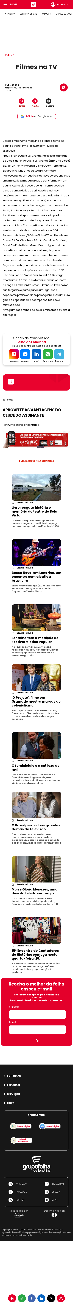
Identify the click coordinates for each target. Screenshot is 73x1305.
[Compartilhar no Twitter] (51, 1298)
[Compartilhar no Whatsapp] (22, 1298)
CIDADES (46, 13)
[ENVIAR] (37, 1040)
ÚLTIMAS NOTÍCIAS (28, 13)
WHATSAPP (10, 13)
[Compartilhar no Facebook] (32, 1298)
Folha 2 (9, 55)
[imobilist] (12, 1298)
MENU (13, 4)
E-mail (12, 1022)
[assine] (61, 1298)
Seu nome (14, 1007)
